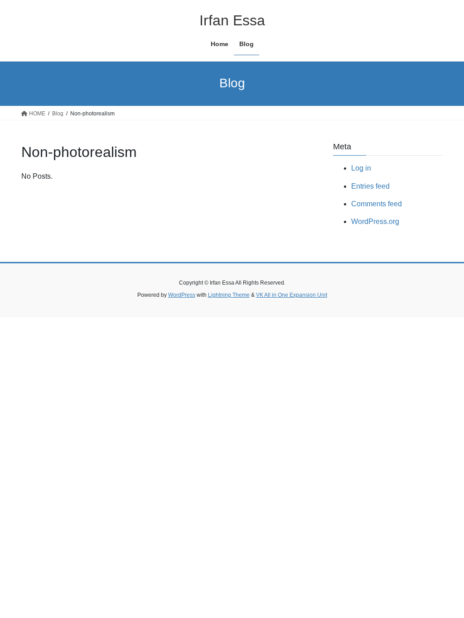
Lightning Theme (229, 295)
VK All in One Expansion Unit (291, 295)
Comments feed (376, 204)
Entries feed (370, 186)
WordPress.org (375, 221)
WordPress (181, 295)
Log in (361, 168)
